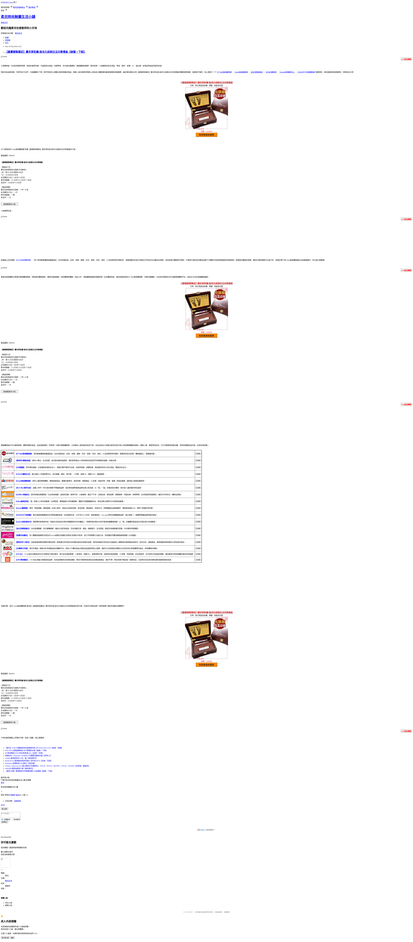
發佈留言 (4, 822)
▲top (3, 805)
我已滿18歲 (5, 938)
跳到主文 (4, 23)
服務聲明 (227, 912)
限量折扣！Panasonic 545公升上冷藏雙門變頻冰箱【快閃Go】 (28, 756)
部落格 (7, 40)
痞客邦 (12, 795)
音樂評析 (17, 801)
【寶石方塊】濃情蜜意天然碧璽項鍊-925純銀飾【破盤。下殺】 (29, 771)
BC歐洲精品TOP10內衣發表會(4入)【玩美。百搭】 (24, 753)
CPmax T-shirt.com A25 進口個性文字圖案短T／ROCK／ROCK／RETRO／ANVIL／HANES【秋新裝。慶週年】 (47, 766)
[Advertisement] (206, 239)
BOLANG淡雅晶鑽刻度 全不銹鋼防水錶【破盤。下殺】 (26, 750)
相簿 (7, 37)
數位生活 (18, 33)
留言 (17, 795)
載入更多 (4, 809)
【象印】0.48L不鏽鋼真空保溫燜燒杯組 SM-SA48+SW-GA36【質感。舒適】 (34, 748)
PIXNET (190, 912)
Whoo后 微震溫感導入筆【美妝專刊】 (19, 768)
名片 (7, 43)
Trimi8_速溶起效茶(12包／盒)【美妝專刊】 (21, 758)
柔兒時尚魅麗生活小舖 (18, 17)
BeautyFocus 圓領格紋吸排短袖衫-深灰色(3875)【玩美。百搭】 (28, 761)
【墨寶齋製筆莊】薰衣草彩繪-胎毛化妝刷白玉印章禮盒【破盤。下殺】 (45, 51)
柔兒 (2, 783)
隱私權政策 (218, 912)
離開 (12, 938)
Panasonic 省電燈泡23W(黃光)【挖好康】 (20, 763)
